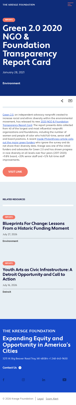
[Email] (70, 100)
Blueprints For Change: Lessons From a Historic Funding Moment (36, 226)
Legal (40, 398)
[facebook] (3, 380)
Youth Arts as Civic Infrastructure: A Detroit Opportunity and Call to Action (37, 274)
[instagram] (23, 380)
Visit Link (15, 172)
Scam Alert (52, 398)
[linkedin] (43, 380)
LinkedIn (59, 125)
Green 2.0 (8, 114)
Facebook (60, 115)
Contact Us (10, 367)
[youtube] (64, 380)
